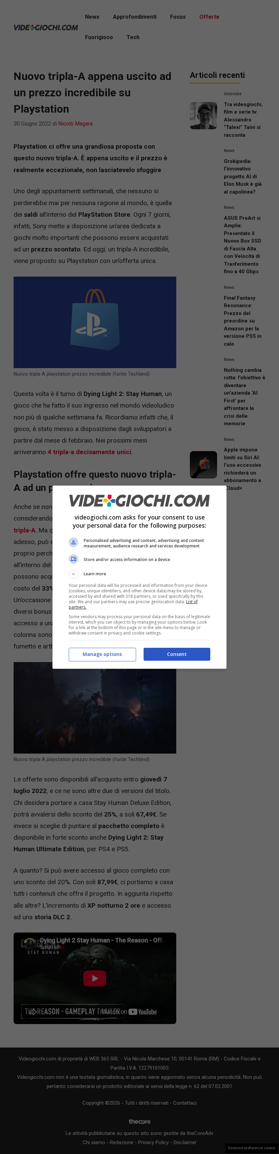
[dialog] (139, 577)
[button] (139, 574)
